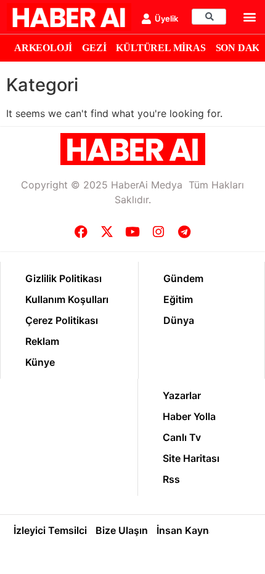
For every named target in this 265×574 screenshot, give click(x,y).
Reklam (42, 341)
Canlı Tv (182, 437)
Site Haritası (191, 458)
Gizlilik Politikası (63, 278)
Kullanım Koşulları (66, 299)
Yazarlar (182, 395)
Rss (171, 479)
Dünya (178, 320)
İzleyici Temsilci (50, 530)
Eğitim (178, 299)
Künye (40, 362)
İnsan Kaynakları (195, 530)
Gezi (94, 47)
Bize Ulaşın (122, 530)
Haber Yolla (189, 416)
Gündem (183, 278)
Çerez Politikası (61, 320)
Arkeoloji (43, 47)
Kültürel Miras (160, 47)
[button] (250, 17)
